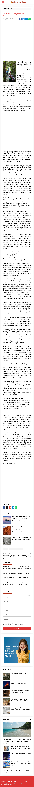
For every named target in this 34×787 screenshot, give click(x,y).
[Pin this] (10, 507)
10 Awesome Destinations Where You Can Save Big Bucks (9, 572)
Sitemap (3, 783)
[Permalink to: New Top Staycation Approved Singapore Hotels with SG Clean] (6, 748)
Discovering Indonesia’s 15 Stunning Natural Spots (24, 572)
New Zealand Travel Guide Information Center (16, 770)
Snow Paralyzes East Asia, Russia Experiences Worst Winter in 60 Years (21, 539)
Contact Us (11, 783)
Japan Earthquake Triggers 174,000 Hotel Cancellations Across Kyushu (19, 674)
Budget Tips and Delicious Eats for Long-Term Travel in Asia (8, 583)
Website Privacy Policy (7, 784)
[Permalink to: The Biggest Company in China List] (6, 756)
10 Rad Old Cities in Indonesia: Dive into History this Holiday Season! (8, 578)
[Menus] (2, 2)
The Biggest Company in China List (21, 753)
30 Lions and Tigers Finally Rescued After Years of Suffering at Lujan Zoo (20, 700)
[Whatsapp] (29, 19)
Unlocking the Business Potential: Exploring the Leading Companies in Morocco (21, 762)
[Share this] (20, 19)
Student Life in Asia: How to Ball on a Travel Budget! (24, 578)
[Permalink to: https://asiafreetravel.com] (31, 670)
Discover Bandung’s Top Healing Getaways (24, 567)
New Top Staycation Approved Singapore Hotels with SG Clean (20, 747)
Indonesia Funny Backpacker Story (23, 583)
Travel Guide (26, 781)
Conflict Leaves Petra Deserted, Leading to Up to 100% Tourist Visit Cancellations (21, 529)
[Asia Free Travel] (18, 2)
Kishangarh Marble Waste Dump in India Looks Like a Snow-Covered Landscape (21, 708)
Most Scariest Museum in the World (24, 555)
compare (12, 549)
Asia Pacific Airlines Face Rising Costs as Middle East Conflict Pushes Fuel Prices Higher (21, 519)
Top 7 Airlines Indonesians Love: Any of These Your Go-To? (9, 567)
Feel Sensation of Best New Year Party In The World (9, 556)
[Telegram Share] (26, 19)
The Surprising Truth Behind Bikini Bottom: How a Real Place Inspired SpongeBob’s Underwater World (17, 740)
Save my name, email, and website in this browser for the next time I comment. (15, 623)
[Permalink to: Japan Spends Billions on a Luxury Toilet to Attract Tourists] (6, 693)
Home (19, 781)
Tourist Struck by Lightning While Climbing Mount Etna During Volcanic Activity (20, 682)
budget (5, 549)
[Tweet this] (23, 19)
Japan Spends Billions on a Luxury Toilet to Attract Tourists (21, 691)
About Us (18, 783)
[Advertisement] (17, 42)
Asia (4, 19)
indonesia (20, 549)
